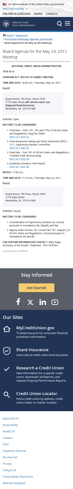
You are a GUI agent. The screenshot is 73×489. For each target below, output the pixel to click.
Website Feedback (14, 483)
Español (38, 13)
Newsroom (22, 35)
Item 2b (25, 147)
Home (10, 35)
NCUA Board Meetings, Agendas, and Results (28, 39)
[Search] (59, 24)
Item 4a (14, 166)
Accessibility (10, 425)
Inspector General (14, 451)
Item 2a (14, 147)
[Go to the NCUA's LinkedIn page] (43, 302)
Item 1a (14, 136)
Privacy (7, 464)
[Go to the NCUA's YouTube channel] (55, 302)
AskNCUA (9, 431)
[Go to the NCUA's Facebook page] (18, 302)
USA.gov (8, 470)
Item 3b (25, 158)
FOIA (6, 444)
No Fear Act (10, 457)
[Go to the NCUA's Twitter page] (30, 302)
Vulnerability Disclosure (18, 476)
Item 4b (25, 166)
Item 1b (25, 136)
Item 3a (14, 158)
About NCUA (11, 418)
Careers (8, 438)
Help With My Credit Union (16, 13)
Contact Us (51, 13)
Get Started (36, 287)
